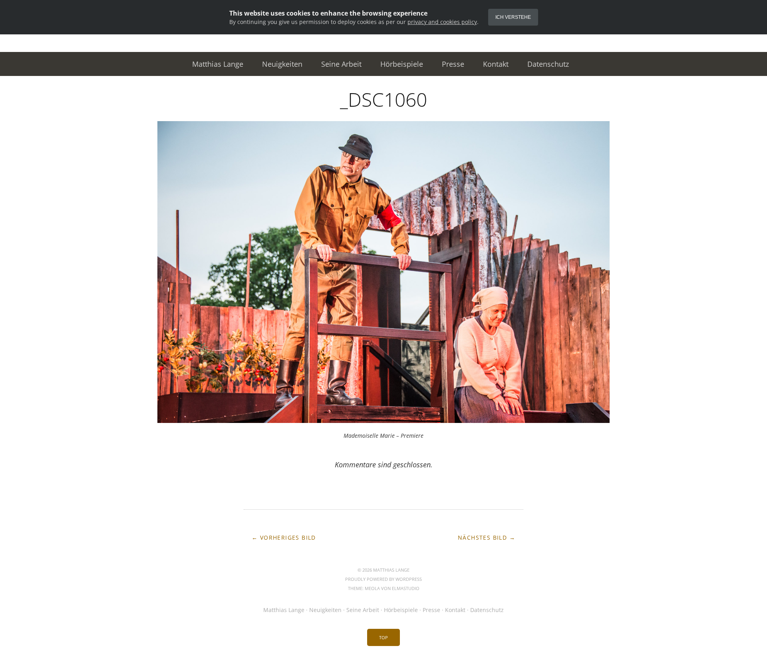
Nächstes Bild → (486, 537)
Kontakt (496, 64)
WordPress (408, 579)
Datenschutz (548, 64)
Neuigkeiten (282, 64)
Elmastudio (405, 588)
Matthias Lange (217, 64)
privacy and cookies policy (442, 22)
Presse (453, 64)
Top (383, 637)
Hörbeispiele (401, 64)
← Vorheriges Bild (284, 537)
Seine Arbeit (341, 64)
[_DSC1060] (383, 420)
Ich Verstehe (513, 17)
